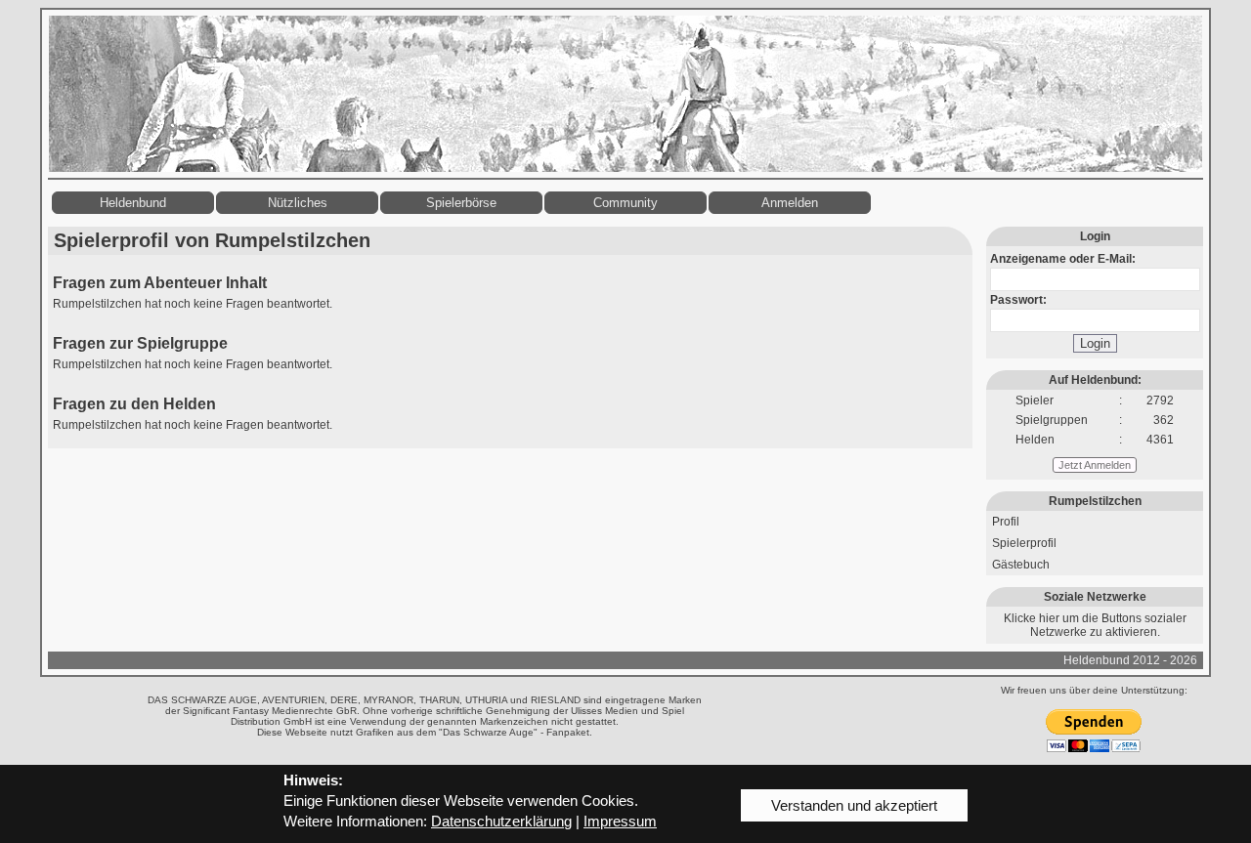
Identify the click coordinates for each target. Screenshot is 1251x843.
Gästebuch (1021, 564)
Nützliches (297, 202)
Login (1095, 343)
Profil (1005, 521)
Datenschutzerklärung (501, 821)
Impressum (620, 821)
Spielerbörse (461, 202)
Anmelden (789, 202)
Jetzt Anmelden (1094, 465)
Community (625, 202)
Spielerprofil (1024, 543)
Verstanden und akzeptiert (854, 805)
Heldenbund (133, 202)
